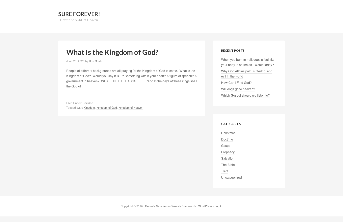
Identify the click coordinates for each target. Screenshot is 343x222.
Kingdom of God (106, 108)
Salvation (227, 158)
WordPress (205, 206)
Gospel (226, 145)
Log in (218, 206)
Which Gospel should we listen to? (245, 95)
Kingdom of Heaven (131, 108)
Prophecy (228, 152)
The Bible (228, 164)
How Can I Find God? (236, 82)
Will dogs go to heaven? (238, 89)
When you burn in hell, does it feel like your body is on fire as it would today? (248, 62)
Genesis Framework (183, 206)
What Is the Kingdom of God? (112, 52)
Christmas (228, 133)
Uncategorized (231, 177)
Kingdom (89, 108)
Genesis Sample (155, 206)
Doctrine (88, 103)
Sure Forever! (79, 14)
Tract (224, 171)
